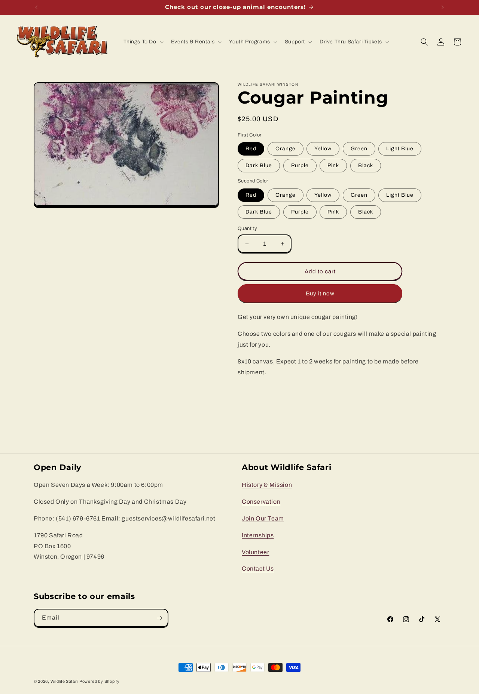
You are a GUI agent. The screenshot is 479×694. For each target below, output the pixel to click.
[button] (143, 42)
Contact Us (258, 568)
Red (250, 148)
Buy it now (320, 294)
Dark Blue (258, 165)
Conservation (261, 501)
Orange (285, 148)
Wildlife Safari (64, 681)
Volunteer (255, 552)
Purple (300, 165)
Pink (333, 165)
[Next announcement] (442, 7)
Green (359, 148)
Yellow (323, 148)
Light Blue (400, 148)
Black (365, 165)
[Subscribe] (159, 618)
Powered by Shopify (99, 681)
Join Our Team (263, 518)
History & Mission (267, 485)
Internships (258, 535)
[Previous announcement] (36, 7)
